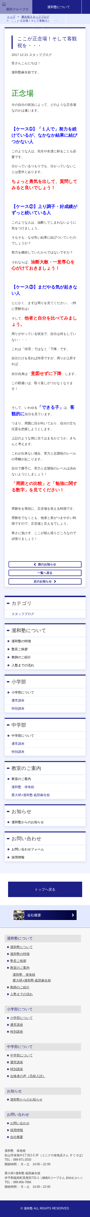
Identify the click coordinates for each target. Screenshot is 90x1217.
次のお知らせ (43, 581)
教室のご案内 (21, 779)
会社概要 (34, 915)
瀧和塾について (58, 7)
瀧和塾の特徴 (21, 641)
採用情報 (18, 857)
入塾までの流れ (23, 665)
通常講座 (18, 700)
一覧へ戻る (44, 573)
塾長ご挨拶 (20, 649)
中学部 (49, 21)
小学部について (23, 692)
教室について (21, 34)
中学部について (23, 735)
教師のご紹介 (21, 657)
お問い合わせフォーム (28, 849)
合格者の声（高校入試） (28, 1076)
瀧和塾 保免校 (23, 787)
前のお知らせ (47, 564)
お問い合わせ (64, 34)
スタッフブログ (23, 614)
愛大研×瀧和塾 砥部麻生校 (31, 795)
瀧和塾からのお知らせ (28, 822)
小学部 (16, 21)
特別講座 (18, 708)
